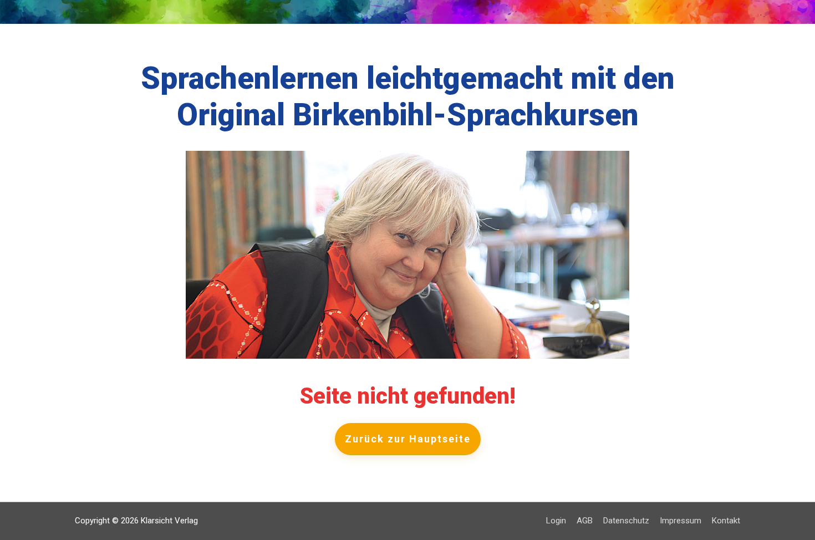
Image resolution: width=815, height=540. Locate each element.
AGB (585, 521)
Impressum (680, 521)
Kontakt (726, 521)
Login (556, 521)
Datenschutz (626, 521)
